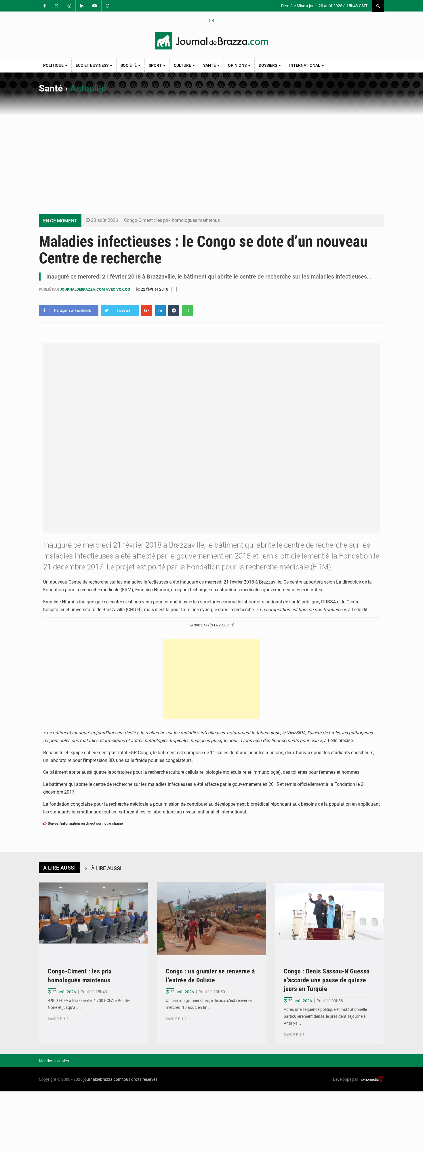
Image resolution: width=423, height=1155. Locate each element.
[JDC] (211, 40)
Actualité (88, 88)
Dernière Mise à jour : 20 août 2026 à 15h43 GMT (323, 5)
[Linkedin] (160, 310)
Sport (156, 65)
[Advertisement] (211, 159)
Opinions (237, 65)
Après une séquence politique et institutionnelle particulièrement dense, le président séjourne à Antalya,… (325, 1016)
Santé (210, 65)
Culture (183, 65)
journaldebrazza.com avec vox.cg (95, 289)
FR (211, 20)
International (305, 65)
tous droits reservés (139, 1079)
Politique (53, 65)
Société (129, 65)
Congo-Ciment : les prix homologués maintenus (172, 220)
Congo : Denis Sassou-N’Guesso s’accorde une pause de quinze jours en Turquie (327, 980)
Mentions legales (54, 1061)
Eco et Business (92, 65)
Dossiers (268, 65)
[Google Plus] (146, 310)
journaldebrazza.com (102, 1079)
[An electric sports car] (93, 919)
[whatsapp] (187, 310)
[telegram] (173, 310)
